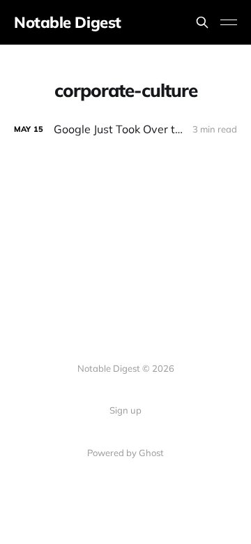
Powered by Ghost (125, 452)
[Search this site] (202, 22)
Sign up (125, 410)
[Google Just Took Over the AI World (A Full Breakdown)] (125, 129)
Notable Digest (67, 22)
